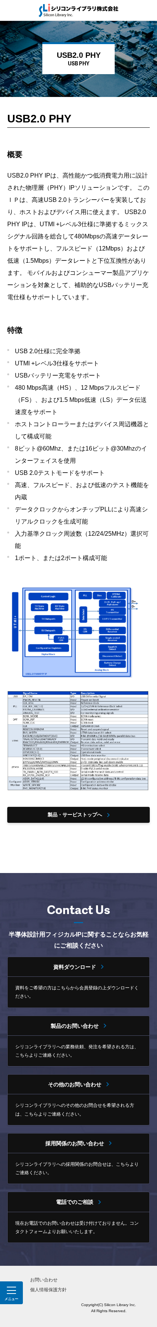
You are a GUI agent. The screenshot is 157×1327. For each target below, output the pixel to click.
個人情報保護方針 (48, 1289)
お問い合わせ (44, 1280)
